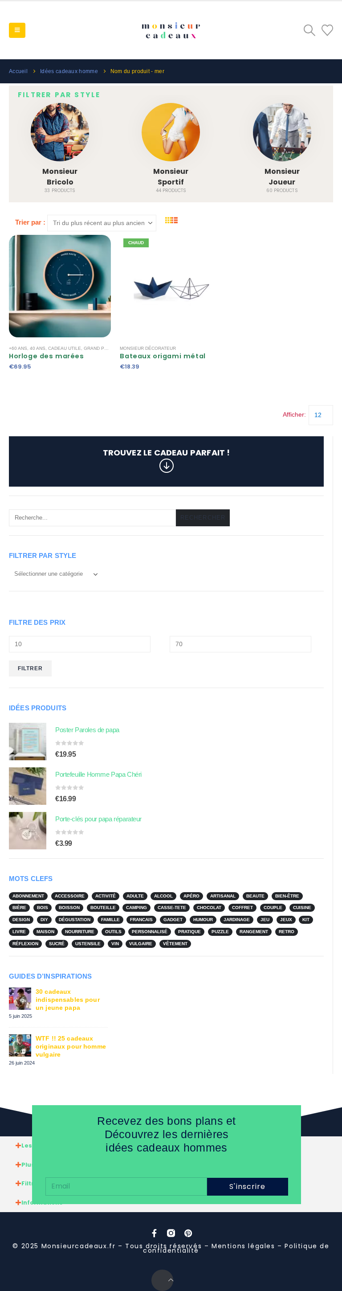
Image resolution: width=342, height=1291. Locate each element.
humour (203, 919)
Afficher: (294, 414)
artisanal (223, 895)
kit (305, 919)
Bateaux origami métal (162, 356)
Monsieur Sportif (170, 176)
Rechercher (202, 517)
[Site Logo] (171, 30)
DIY (44, 919)
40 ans (37, 348)
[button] (17, 30)
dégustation (74, 919)
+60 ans (18, 348)
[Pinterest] (188, 1233)
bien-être (287, 895)
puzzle (220, 931)
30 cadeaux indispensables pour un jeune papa (68, 999)
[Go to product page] (27, 741)
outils (113, 931)
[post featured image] (60, 132)
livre (19, 931)
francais (141, 919)
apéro (191, 895)
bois (42, 907)
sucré (57, 943)
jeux (286, 919)
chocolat (209, 907)
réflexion (25, 943)
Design (21, 919)
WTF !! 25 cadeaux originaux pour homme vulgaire (71, 1046)
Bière (19, 907)
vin (115, 943)
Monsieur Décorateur (148, 348)
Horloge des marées (46, 356)
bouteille (103, 907)
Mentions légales (243, 1246)
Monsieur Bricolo (59, 176)
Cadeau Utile (64, 348)
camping (136, 907)
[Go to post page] (20, 998)
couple (273, 907)
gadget (173, 919)
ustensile (88, 943)
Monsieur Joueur (282, 176)
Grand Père (99, 348)
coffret (242, 907)
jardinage (237, 919)
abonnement (28, 895)
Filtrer (30, 668)
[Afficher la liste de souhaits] (327, 30)
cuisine (302, 907)
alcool (163, 895)
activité (105, 895)
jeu (265, 919)
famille (110, 919)
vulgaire (140, 943)
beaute (255, 895)
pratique (189, 931)
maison (45, 931)
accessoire (70, 895)
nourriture (79, 931)
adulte (135, 895)
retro (286, 931)
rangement (254, 931)
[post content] (60, 286)
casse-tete (172, 907)
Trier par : (30, 222)
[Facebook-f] (154, 1233)
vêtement (175, 943)
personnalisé (149, 931)
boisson (69, 907)
